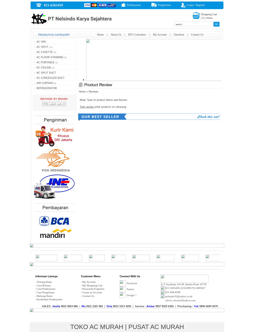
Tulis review (87, 106)
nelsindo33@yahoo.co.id (178, 296)
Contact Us (197, 34)
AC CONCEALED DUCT (50, 77)
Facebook (132, 283)
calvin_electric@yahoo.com (180, 300)
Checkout (179, 34)
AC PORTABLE (46, 62)
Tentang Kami (44, 281)
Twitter (130, 289)
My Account (160, 34)
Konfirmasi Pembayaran (49, 299)
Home (100, 34)
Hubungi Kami (45, 295)
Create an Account (92, 292)
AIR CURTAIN (45, 83)
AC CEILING (44, 67)
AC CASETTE (45, 52)
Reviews (93, 91)
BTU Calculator (137, 34)
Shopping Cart (209, 14)
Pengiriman (164, 5)
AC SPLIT (42, 46)
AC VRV (41, 41)
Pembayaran (134, 5)
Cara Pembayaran (46, 288)
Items (209, 17)
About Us (116, 34)
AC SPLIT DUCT (46, 72)
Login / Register (196, 5)
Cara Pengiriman (46, 292)
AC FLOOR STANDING (50, 57)
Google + (132, 295)
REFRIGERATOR (47, 88)
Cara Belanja (44, 285)
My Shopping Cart (92, 285)
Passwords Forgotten (93, 288)
